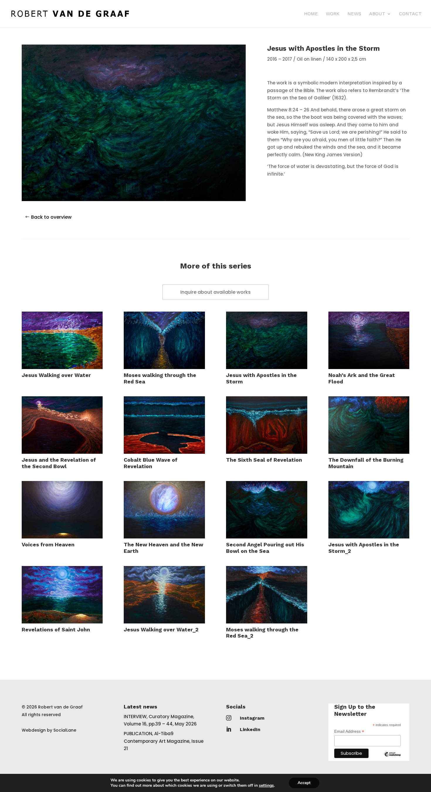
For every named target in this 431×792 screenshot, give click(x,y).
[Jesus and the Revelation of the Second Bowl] (62, 425)
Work (333, 14)
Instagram (252, 718)
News (354, 14)
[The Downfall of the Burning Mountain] (368, 425)
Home (311, 14)
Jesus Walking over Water (56, 375)
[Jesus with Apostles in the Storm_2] (368, 509)
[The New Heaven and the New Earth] (164, 509)
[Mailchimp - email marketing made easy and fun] (392, 758)
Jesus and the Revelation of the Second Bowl (59, 463)
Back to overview (51, 217)
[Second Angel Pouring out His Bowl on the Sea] (266, 509)
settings (266, 785)
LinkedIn (250, 729)
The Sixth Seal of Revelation (264, 460)
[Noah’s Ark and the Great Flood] (368, 340)
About (377, 14)
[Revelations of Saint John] (62, 594)
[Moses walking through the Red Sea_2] (266, 594)
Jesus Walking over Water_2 (161, 629)
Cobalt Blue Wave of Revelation (150, 463)
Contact (410, 14)
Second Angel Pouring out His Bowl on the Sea (265, 547)
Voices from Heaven (48, 544)
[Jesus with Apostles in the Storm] (266, 340)
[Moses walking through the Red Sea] (164, 340)
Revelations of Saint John (56, 629)
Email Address (349, 731)
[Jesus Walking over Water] (62, 340)
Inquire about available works (215, 292)
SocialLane (64, 730)
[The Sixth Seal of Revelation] (266, 425)
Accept (304, 783)
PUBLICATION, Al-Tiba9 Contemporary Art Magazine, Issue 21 (163, 741)
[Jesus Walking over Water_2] (164, 594)
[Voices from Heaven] (62, 509)
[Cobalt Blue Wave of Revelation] (164, 425)
